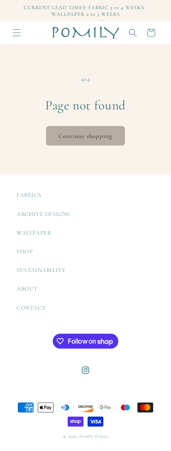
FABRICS (29, 195)
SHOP (25, 251)
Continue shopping (85, 136)
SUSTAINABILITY (41, 270)
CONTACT (31, 307)
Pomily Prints (93, 436)
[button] (16, 33)
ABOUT (27, 288)
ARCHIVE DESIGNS (43, 214)
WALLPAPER (34, 232)
